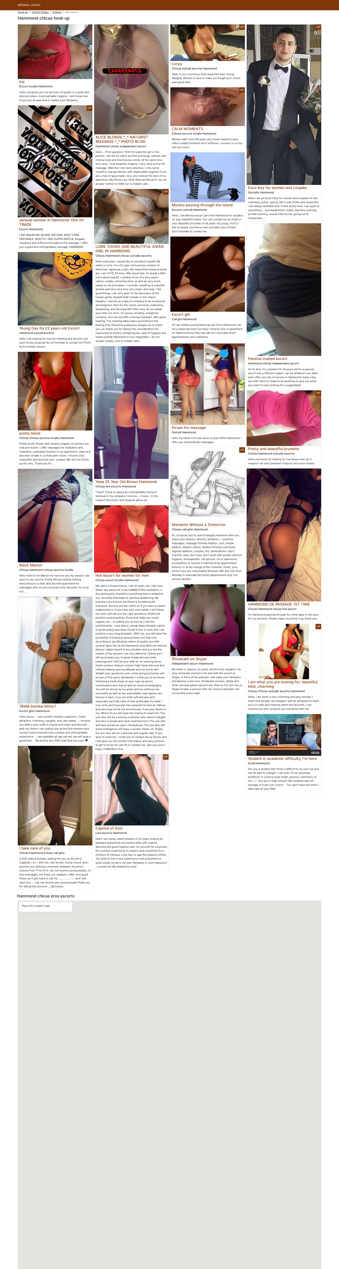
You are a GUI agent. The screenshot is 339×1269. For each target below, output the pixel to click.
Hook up (23, 12)
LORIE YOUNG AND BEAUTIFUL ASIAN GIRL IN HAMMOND (130, 248)
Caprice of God (109, 828)
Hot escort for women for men (122, 575)
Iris (22, 82)
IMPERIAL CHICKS (29, 5)
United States (40, 12)
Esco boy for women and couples (277, 187)
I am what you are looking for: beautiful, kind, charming (283, 684)
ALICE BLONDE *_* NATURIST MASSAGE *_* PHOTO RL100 (122, 139)
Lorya (177, 64)
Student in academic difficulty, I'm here (282, 758)
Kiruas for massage (189, 427)
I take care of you (34, 848)
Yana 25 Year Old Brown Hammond (126, 481)
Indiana (56, 12)
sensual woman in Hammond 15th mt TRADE (51, 222)
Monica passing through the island (202, 205)
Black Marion (30, 565)
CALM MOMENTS (187, 129)
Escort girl (181, 314)
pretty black (30, 433)
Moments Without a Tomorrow (198, 524)
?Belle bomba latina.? (37, 706)
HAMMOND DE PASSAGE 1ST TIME (279, 604)
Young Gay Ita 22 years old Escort (49, 328)
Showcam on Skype (189, 659)
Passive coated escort (267, 358)
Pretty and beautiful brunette (273, 449)
